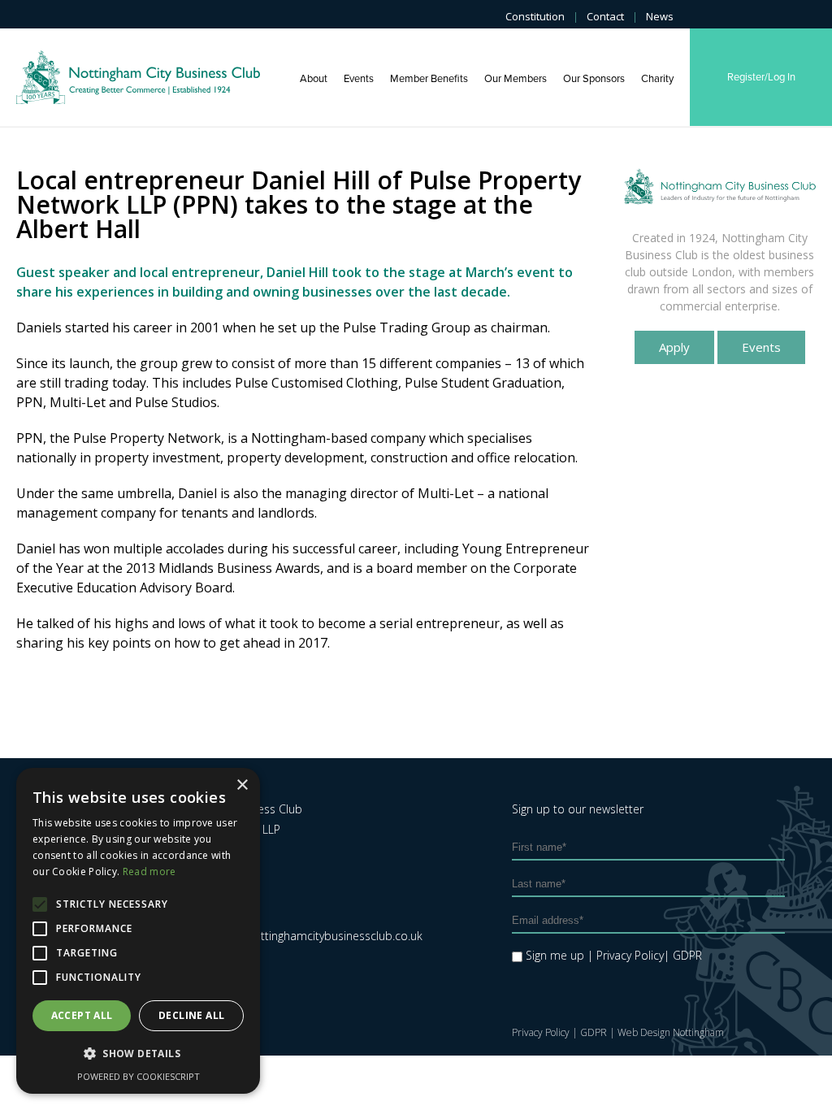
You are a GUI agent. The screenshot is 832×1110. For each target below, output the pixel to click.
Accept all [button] (82, 1015)
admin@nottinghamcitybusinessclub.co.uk (312, 935)
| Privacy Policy (625, 955)
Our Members (515, 78)
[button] (138, 1054)
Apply (674, 347)
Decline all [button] (191, 1015)
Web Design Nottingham (671, 1032)
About (313, 78)
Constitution (535, 16)
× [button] (242, 785)
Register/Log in (761, 77)
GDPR (593, 1032)
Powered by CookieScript (138, 1076)
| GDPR (683, 955)
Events (359, 78)
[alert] (138, 931)
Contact (605, 16)
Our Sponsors (594, 78)
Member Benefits (429, 78)
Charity (657, 78)
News (660, 16)
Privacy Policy (541, 1032)
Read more (149, 871)
